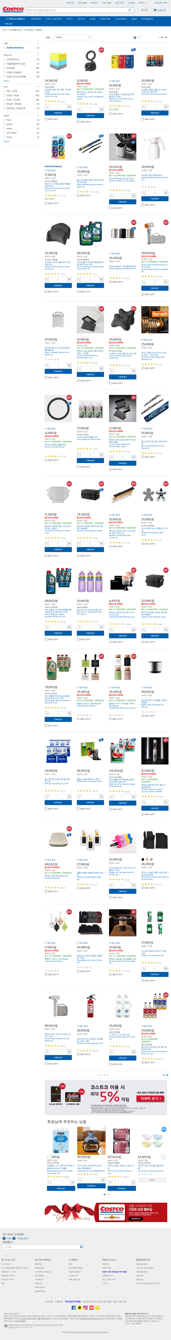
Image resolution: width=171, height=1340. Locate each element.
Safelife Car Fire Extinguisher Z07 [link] (90, 1043)
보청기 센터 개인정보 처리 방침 (114, 1272)
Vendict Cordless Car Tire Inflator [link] (122, 181)
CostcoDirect (121, 18)
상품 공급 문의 (141, 1264)
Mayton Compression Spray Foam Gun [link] (154, 178)
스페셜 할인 (36, 18)
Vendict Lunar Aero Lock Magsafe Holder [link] (90, 97)
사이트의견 (73, 1275)
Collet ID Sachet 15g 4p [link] (54, 961)
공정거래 (139, 1275)
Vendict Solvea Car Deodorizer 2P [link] (122, 268)
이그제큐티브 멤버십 (43, 1272)
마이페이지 (39, 1279)
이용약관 (59, 1301)
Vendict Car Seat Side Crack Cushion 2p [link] (120, 536)
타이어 (70, 18)
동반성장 (139, 1279)
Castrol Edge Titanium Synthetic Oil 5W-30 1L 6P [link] (57, 701)
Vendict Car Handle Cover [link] (55, 447)
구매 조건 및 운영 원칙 (144, 1268)
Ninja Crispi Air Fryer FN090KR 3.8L (91, 1171)
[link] (58, 73)
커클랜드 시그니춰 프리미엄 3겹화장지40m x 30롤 (60, 1167)
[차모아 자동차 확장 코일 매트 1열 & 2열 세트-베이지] (147, 859)
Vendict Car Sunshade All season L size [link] (58, 531)
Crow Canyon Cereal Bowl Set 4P (150, 1171)
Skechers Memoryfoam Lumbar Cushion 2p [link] (57, 267)
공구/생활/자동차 (15, 30)
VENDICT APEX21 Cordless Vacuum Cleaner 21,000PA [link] (151, 790)
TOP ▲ (165, 1075)
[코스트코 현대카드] (106, 1114)
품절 (152, 1179)
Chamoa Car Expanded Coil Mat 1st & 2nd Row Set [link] (154, 878)
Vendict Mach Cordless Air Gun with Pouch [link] (57, 1039)
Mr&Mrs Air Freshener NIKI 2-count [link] (152, 534)
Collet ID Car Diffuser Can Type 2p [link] (122, 708)
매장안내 (105, 1264)
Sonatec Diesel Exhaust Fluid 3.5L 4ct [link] (122, 1038)
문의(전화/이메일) (76, 1268)
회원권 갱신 (39, 1268)
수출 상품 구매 (74, 1279)
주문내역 (38, 1283)
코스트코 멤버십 (43, 1259)
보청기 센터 (107, 1268)
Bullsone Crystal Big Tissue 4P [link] (56, 783)
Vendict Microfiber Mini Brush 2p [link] (122, 617)
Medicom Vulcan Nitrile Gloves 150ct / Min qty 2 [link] (121, 100)
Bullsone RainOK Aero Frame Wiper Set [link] (152, 447)
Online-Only (105, 18)
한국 (165, 3)
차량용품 (38, 30)
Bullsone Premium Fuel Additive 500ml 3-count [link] (154, 1052)
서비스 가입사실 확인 (133, 1323)
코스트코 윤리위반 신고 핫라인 (148, 1283)
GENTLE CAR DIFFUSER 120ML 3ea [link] (89, 878)
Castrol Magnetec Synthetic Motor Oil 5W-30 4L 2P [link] (90, 267)
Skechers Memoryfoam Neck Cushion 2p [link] (120, 357)
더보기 (7, 81)
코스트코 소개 (8, 1259)
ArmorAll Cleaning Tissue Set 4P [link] (154, 94)
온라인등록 (39, 1275)
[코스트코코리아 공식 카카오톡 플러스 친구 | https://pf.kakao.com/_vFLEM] (80, 1308)
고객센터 (73, 1259)
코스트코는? (6, 1264)
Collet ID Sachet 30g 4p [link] (86, 706)
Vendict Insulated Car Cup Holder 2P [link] (122, 962)
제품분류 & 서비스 (8, 1275)
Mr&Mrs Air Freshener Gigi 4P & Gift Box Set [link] (121, 873)
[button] (131, 10)
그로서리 (81, 18)
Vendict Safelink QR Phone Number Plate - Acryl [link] (87, 356)
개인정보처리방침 (73, 1301)
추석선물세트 (147, 18)
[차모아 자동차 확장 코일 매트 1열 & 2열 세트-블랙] (143, 859)
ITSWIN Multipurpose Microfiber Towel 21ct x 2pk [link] (57, 95)
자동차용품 (28, 30)
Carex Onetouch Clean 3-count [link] (89, 439)
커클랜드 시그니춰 (8, 1272)
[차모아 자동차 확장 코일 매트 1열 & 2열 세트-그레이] (151, 859)
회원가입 (38, 1264)
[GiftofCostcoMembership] (106, 1221)
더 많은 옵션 (114, 81)
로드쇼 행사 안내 (108, 1279)
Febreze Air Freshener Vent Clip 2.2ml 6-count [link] (57, 189)
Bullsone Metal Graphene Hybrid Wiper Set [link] (90, 185)
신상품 (92, 18)
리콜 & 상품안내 (75, 1272)
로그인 (144, 9)
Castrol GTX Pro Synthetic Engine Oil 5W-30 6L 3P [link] (122, 785)
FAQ (70, 1264)
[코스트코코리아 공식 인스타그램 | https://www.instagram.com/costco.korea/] (85, 1308)
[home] (13, 9)
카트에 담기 (58, 113)
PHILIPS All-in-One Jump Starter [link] (89, 781)
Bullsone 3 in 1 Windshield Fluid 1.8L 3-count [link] (89, 613)
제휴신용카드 (40, 1287)
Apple (134, 18)
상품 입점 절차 (141, 1272)
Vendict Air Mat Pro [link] (52, 878)
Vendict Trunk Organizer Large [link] (153, 617)
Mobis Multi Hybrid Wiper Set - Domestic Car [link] (153, 358)
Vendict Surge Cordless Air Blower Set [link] (154, 270)
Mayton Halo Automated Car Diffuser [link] (152, 706)
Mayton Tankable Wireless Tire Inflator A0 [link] (57, 353)
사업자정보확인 (20, 1321)
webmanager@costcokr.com (91, 1318)
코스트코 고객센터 (13, 1234)
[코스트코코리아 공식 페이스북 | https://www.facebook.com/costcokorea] (74, 1308)
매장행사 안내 (107, 1275)
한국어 (142, 2)
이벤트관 (9, 23)
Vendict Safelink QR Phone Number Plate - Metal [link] (119, 445)
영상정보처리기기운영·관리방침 (97, 1301)
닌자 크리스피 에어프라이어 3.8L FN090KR (89, 1167)
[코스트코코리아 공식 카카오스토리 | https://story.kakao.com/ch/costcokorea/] (97, 1308)
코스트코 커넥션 (7, 1279)
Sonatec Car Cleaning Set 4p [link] (152, 955)
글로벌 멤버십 (40, 1291)
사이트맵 (49, 1301)
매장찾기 (8, 1242)
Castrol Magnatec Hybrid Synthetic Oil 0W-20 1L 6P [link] (55, 615)
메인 (4, 30)
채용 (3, 1283)
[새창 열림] (6, 1327)
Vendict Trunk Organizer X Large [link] (89, 530)
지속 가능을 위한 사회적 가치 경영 (14, 1268)
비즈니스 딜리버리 (54, 18)
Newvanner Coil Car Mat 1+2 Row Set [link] (89, 961)
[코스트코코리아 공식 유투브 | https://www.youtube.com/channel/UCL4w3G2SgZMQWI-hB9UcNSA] (92, 1308)
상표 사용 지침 (119, 1301)
